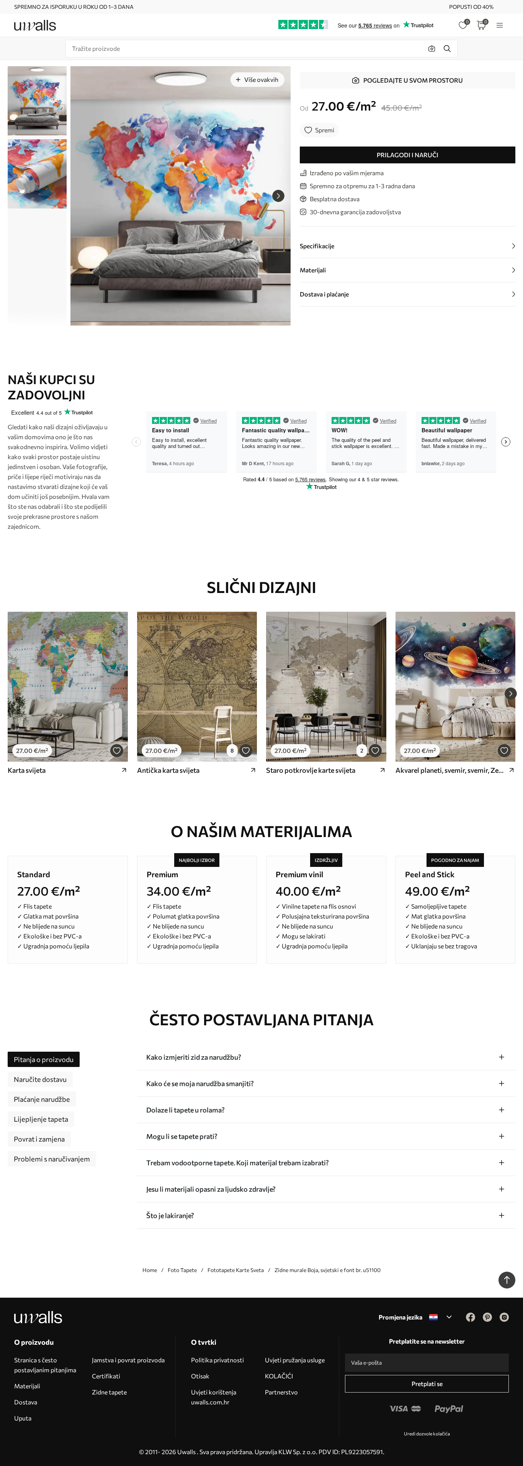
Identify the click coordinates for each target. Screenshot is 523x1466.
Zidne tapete (109, 1392)
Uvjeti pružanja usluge (295, 1359)
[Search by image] (432, 48)
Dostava (25, 1402)
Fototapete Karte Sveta (236, 1270)
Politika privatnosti (217, 1359)
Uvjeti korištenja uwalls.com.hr (213, 1397)
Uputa (22, 1418)
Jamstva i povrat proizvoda (128, 1359)
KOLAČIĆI (279, 1376)
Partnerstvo (281, 1392)
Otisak (200, 1376)
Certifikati (106, 1376)
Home (149, 1270)
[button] (278, 196)
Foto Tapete (182, 1270)
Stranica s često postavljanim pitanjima (45, 1364)
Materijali (27, 1385)
